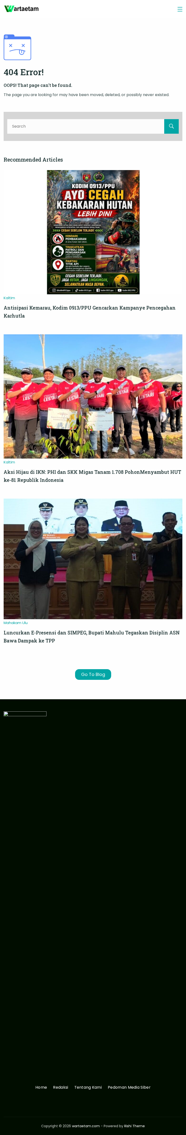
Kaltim (9, 297)
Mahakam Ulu (16, 622)
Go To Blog (93, 674)
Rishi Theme (134, 1126)
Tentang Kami (88, 1087)
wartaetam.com (86, 1126)
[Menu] (180, 9)
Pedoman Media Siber (129, 1087)
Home (41, 1087)
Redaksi (60, 1087)
